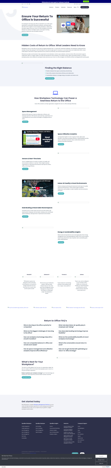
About (75, 7)
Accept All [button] (101, 456)
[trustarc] (108, 467)
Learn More (86, 1)
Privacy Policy (37, 451)
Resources (69, 7)
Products (57, 7)
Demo (82, 453)
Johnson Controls (33, 453)
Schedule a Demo (84, 7)
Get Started (25, 35)
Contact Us (75, 453)
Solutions (51, 7)
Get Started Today (50, 78)
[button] (78, 7)
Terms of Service (43, 451)
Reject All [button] (101, 463)
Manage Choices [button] (101, 459)
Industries (63, 7)
